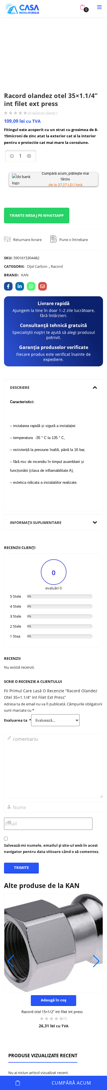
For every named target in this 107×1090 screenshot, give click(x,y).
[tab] (53, 387)
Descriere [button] (19, 387)
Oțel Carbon (37, 266)
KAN (25, 274)
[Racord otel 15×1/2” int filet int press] (53, 943)
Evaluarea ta (17, 720)
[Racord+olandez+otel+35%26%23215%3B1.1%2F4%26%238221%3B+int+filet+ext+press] (19, 286)
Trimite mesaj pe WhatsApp (37, 215)
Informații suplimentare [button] (35, 522)
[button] (82, 7)
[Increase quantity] (29, 156)
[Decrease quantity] (12, 156)
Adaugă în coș (18, 1083)
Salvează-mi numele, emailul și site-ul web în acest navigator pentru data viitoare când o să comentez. (51, 848)
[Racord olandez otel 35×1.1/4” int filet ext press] (8, 286)
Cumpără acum (71, 1083)
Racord (57, 266)
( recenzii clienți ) (42, 113)
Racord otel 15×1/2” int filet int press (52, 1011)
